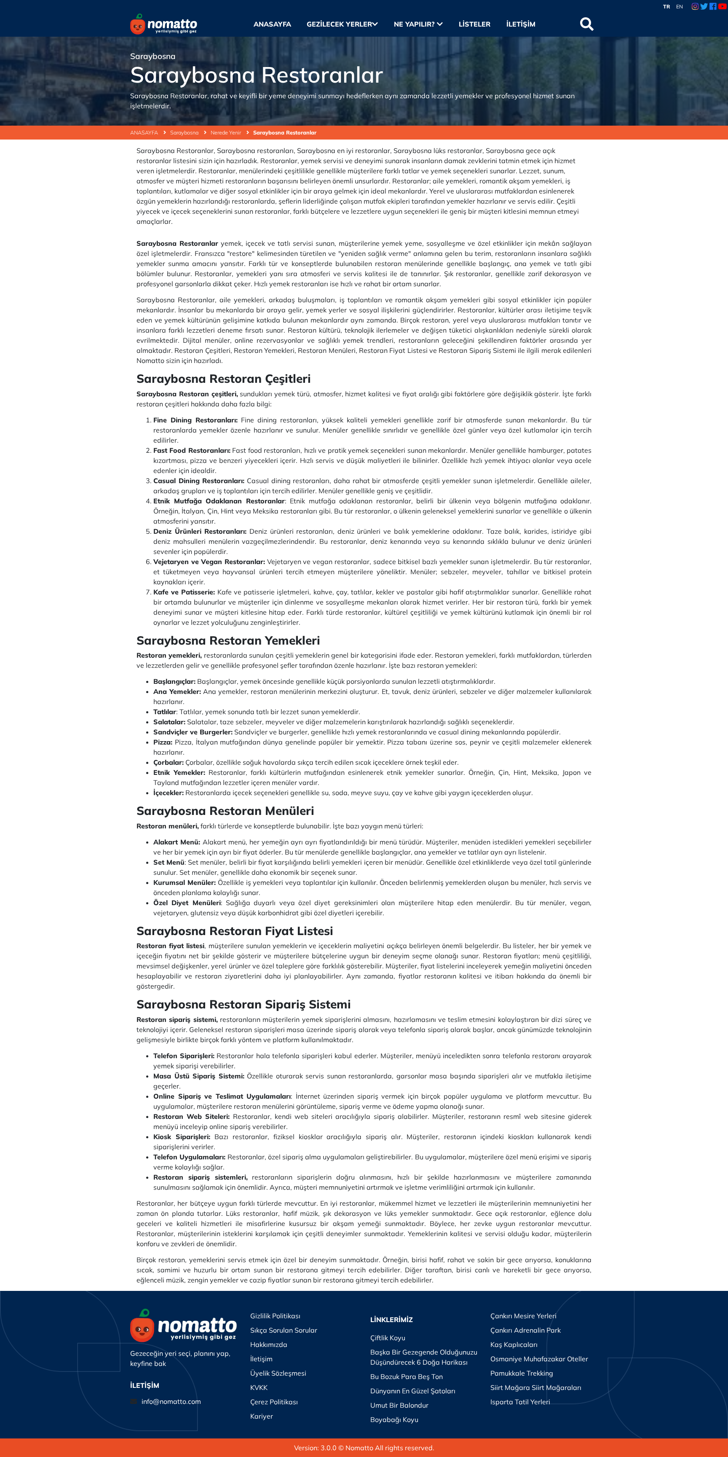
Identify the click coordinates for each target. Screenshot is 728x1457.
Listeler (474, 24)
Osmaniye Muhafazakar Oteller (539, 1359)
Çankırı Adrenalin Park (525, 1330)
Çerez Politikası (274, 1402)
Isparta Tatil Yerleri (520, 1402)
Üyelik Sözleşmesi (278, 1373)
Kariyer (261, 1416)
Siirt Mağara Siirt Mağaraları (535, 1387)
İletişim (520, 24)
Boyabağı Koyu (394, 1419)
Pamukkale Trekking (521, 1373)
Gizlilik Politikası (275, 1316)
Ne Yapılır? (415, 24)
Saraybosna (185, 132)
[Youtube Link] (722, 7)
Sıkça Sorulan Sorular (283, 1330)
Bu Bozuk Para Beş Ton (406, 1376)
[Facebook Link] (712, 7)
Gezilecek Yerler (339, 24)
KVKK (259, 1387)
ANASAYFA (144, 132)
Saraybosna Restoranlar (284, 132)
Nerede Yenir (226, 132)
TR (666, 6)
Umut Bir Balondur (399, 1405)
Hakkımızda (268, 1344)
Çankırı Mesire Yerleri (523, 1316)
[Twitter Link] (704, 7)
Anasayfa (272, 24)
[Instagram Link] (695, 7)
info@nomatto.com (171, 1401)
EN (679, 6)
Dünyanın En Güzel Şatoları (412, 1391)
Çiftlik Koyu (387, 1337)
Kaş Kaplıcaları (514, 1344)
